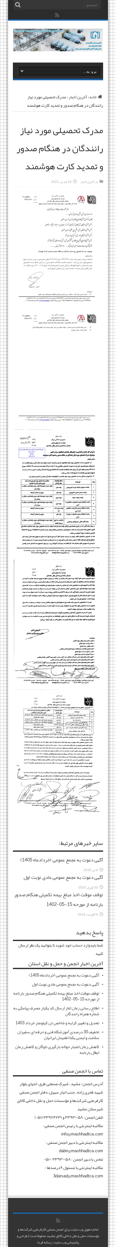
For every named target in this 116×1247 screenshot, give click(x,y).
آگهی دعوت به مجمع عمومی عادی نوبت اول (63, 877)
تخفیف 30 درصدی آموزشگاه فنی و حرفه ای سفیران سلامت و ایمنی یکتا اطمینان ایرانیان (58, 1035)
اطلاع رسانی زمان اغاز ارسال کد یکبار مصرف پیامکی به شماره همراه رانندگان (56, 1011)
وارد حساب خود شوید (72, 945)
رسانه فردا (44, 1242)
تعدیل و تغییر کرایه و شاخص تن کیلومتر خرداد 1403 (57, 1023)
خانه (93, 97)
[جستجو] (18, 5)
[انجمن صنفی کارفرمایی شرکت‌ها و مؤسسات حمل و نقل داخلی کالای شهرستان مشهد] (57, 46)
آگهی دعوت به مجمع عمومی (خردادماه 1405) (61, 860)
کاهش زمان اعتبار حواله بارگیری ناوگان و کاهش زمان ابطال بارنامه (57, 1050)
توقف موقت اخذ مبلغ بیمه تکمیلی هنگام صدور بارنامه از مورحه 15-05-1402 (58, 899)
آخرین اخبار (78, 97)
